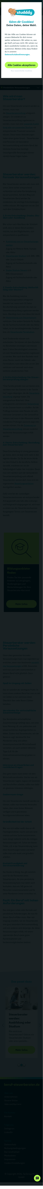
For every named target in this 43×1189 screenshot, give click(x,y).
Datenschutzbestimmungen (17, 54)
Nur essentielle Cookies (21, 70)
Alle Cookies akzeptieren (21, 65)
